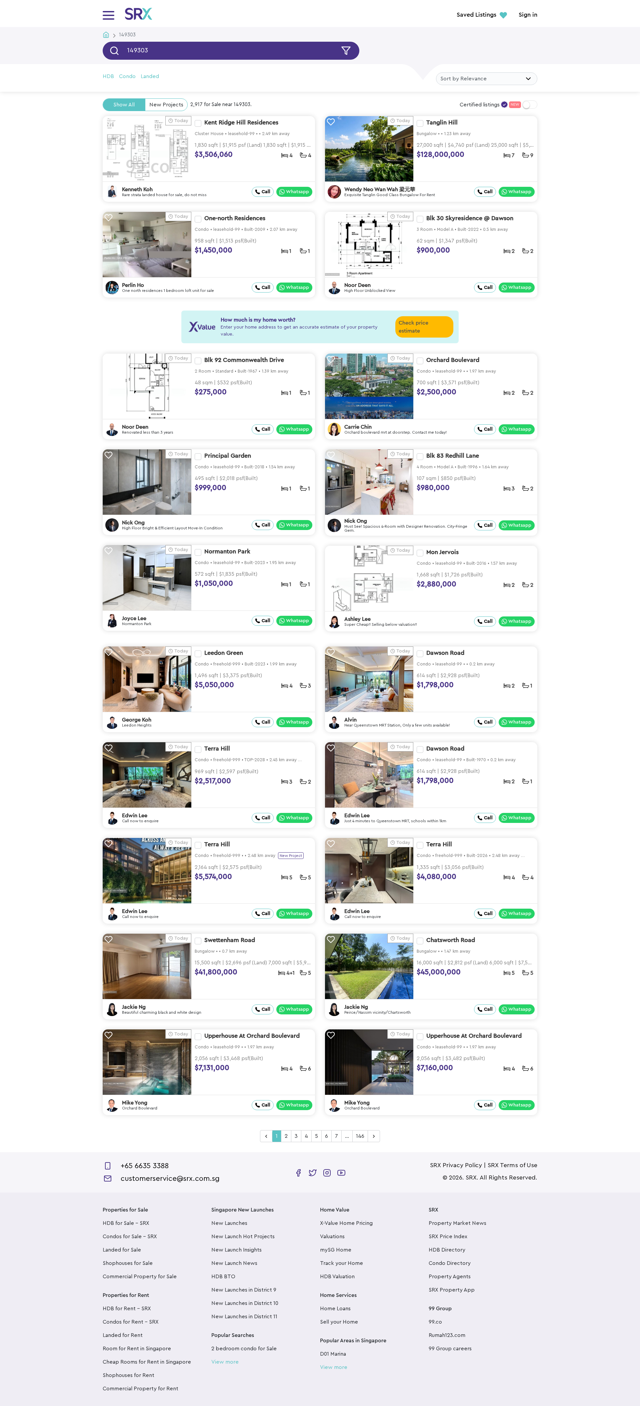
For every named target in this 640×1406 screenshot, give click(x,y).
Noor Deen (357, 285)
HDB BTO (223, 1276)
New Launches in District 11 (244, 1316)
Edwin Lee (134, 815)
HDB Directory (447, 1250)
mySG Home (335, 1250)
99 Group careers (450, 1348)
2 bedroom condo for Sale (244, 1348)
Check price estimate (413, 327)
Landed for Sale (122, 1250)
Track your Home (341, 1263)
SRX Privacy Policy (456, 1165)
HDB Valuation (337, 1276)
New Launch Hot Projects (243, 1236)
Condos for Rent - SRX (131, 1322)
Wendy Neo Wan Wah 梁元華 (379, 189)
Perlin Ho (133, 285)
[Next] (374, 1136)
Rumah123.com (447, 1335)
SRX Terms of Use (512, 1165)
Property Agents (450, 1276)
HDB (108, 76)
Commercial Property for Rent (140, 1388)
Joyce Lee (134, 618)
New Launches (229, 1223)
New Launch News (234, 1263)
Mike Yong (134, 1102)
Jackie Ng (134, 1007)
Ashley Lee (357, 619)
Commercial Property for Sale (140, 1276)
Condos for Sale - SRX (130, 1236)
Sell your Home (339, 1322)
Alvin (350, 720)
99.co (435, 1322)
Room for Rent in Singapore (137, 1348)
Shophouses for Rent (128, 1375)
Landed (150, 76)
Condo (127, 76)
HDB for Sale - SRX (126, 1223)
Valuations (332, 1236)
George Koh (136, 720)
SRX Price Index (448, 1236)
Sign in (528, 15)
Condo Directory (450, 1263)
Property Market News (457, 1223)
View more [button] (225, 1362)
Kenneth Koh (137, 189)
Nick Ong (133, 522)
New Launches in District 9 (243, 1290)
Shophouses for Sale (128, 1263)
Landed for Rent (123, 1335)
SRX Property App (452, 1290)
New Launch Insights (236, 1250)
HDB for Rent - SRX (127, 1308)
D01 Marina (333, 1354)
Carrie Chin (358, 427)
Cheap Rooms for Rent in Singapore (147, 1362)
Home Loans (335, 1308)
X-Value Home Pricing (346, 1223)
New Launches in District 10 (244, 1303)
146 (360, 1136)
